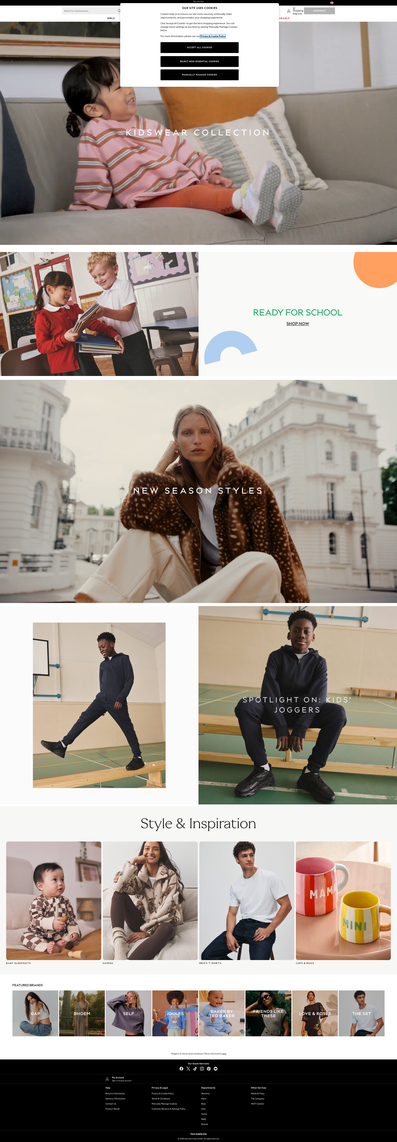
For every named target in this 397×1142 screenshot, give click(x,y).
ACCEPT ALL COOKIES (199, 47)
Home (204, 1114)
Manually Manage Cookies (164, 1103)
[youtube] (215, 1068)
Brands (204, 1124)
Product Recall (112, 1109)
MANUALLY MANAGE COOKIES (199, 74)
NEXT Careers (257, 1103)
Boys (203, 1103)
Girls (203, 1109)
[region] (199, 45)
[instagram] (201, 1068)
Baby (203, 1119)
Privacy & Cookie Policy (163, 1093)
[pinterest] (208, 1068)
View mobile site (198, 1134)
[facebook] (181, 1068)
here (224, 1054)
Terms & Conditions (161, 1098)
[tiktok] (195, 1068)
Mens (203, 1098)
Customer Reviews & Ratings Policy (168, 1109)
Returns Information (115, 1093)
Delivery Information (115, 1098)
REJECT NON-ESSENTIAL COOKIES (199, 61)
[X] (188, 1068)
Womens (205, 1093)
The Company (257, 1098)
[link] (288, 10)
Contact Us (110, 1103)
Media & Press (257, 1093)
